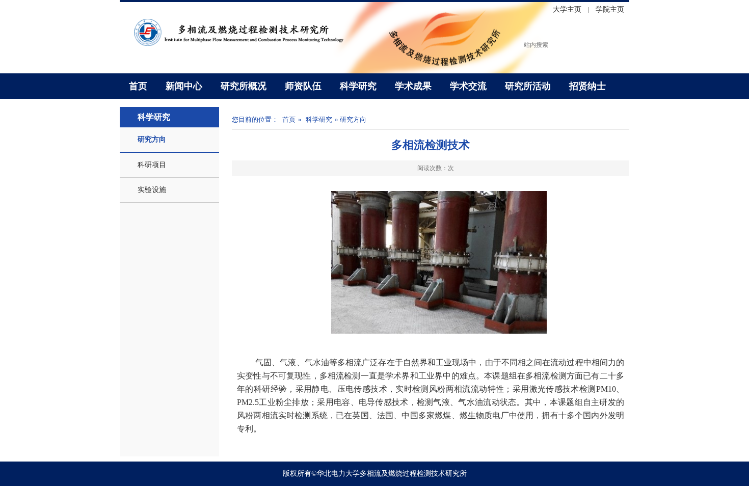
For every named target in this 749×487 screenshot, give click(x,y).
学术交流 (468, 86)
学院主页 (610, 9)
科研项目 (152, 165)
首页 (138, 86)
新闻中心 (184, 86)
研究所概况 (243, 86)
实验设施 (152, 190)
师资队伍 (303, 86)
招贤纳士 (587, 86)
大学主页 (567, 9)
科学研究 (358, 86)
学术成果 (413, 86)
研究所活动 (528, 86)
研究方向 (152, 139)
